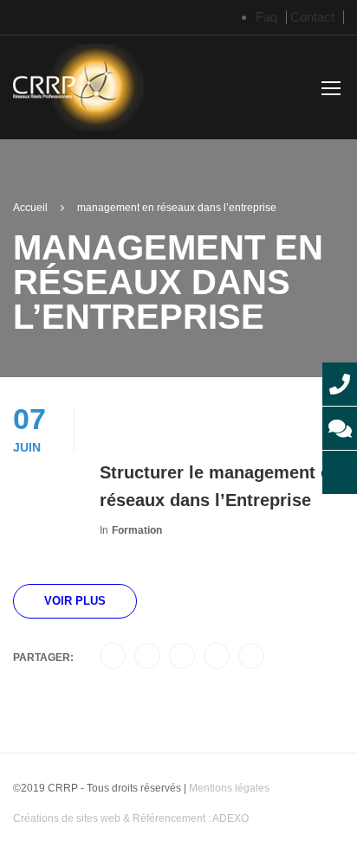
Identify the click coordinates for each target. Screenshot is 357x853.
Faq (266, 17)
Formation (137, 530)
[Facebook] (113, 657)
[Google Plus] (147, 657)
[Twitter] (182, 657)
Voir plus (75, 600)
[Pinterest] (217, 657)
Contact (312, 17)
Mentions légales (229, 788)
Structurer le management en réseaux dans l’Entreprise (220, 486)
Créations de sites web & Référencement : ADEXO (131, 818)
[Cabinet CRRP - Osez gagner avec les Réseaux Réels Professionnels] (79, 90)
